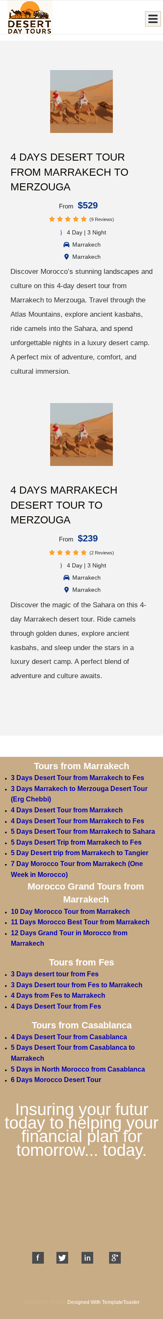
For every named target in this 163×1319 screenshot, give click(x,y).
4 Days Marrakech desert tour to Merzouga (63, 505)
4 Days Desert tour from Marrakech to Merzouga (69, 172)
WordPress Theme (44, 1302)
